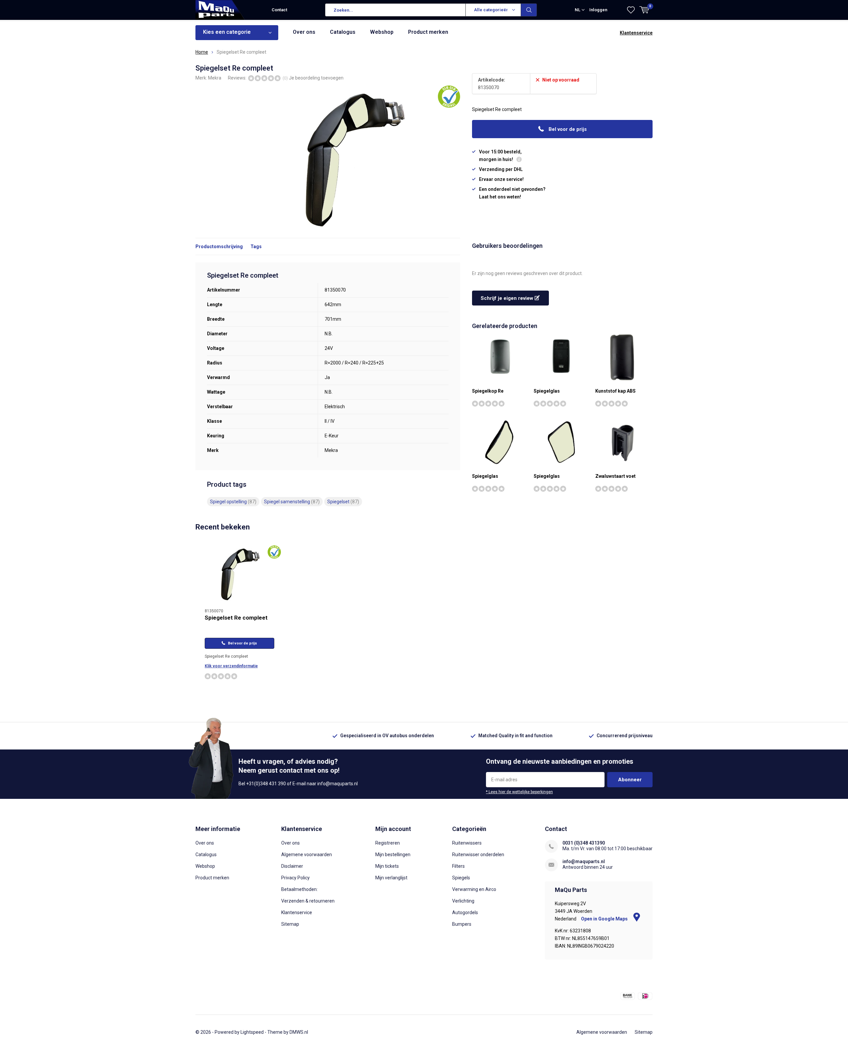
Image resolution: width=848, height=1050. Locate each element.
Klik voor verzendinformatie (231, 666)
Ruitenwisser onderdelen (478, 854)
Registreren (387, 843)
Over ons (304, 32)
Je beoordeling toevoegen (316, 78)
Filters (458, 866)
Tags (256, 246)
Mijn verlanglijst (391, 877)
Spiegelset (343, 501)
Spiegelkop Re (488, 391)
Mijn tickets (387, 866)
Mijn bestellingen (392, 854)
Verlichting (463, 901)
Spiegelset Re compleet (236, 617)
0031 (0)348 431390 (583, 843)
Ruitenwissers (467, 843)
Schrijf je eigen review (508, 298)
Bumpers (461, 924)
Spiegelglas (547, 391)
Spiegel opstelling (233, 501)
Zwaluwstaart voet (615, 476)
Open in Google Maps (605, 918)
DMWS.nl (299, 1032)
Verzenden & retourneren (308, 901)
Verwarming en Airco (474, 889)
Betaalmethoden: (299, 889)
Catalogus (342, 32)
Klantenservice (636, 32)
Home (201, 52)
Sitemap (290, 924)
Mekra (214, 78)
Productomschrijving (219, 246)
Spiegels (461, 877)
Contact (279, 9)
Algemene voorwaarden (306, 854)
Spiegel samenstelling (292, 501)
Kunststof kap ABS (615, 391)
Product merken (428, 32)
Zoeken (529, 10)
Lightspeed (252, 1032)
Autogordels (465, 912)
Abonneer (630, 780)
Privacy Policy (295, 877)
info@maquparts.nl (583, 861)
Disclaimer (292, 866)
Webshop (382, 32)
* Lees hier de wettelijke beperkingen (519, 792)
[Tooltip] (519, 160)
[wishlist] (631, 10)
